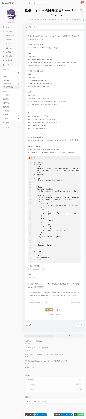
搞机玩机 (11, 115)
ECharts (43, 401)
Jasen (31, 19)
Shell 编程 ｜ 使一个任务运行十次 (36, 348)
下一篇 (79, 325)
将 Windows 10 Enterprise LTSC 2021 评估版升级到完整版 (44, 354)
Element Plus (35, 401)
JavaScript (11, 80)
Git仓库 (11, 119)
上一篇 (28, 325)
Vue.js (28, 401)
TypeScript (11, 84)
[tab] (39, 336)
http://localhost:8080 (43, 284)
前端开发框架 (11, 87)
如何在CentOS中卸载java (33, 341)
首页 (30, 27)
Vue (11, 73)
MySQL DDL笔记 (30, 368)
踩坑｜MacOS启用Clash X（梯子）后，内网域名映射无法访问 (46, 361)
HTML (11, 76)
